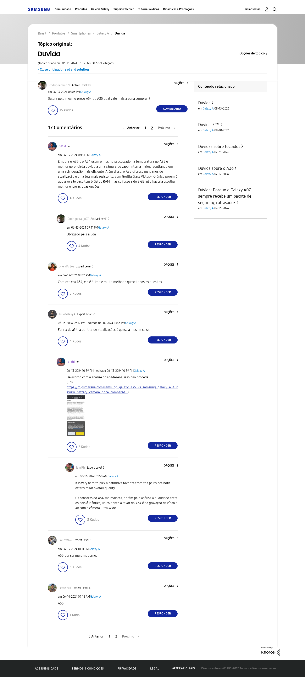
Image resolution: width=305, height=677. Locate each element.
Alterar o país (183, 668)
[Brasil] (39, 9)
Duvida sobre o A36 (216, 168)
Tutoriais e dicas (148, 9)
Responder (163, 197)
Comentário (172, 109)
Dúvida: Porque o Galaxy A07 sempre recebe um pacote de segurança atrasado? (224, 196)
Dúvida (204, 102)
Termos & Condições (88, 668)
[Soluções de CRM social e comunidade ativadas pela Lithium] (270, 651)
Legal (154, 668)
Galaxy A (85, 92)
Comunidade (63, 9)
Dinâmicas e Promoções (178, 9)
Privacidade (127, 668)
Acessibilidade (46, 668)
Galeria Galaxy (100, 9)
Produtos (81, 9)
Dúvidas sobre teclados (219, 146)
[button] (180, 83)
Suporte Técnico (123, 9)
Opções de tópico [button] (252, 53)
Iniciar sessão (252, 9)
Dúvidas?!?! (209, 124)
